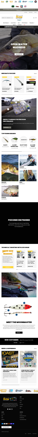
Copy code (22, 342)
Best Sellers (6, 127)
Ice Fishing (25, 12)
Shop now (18, 332)
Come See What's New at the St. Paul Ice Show (28, 371)
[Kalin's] (5, 140)
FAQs (2, 417)
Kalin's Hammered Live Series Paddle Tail (18, 89)
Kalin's (5, 145)
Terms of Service (35, 433)
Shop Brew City (7, 267)
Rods (20, 402)
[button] (36, 18)
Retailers (2, 419)
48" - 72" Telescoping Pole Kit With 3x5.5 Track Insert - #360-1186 (20, 263)
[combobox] (7, 18)
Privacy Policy (29, 433)
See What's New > (22, 9)
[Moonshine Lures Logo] (24, 1)
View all (35, 73)
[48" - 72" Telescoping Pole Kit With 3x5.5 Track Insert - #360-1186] (21, 255)
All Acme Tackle (32, 145)
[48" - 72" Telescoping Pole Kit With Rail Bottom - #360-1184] (32, 255)
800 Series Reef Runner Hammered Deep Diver (6, 89)
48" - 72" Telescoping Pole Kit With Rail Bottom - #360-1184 (31, 262)
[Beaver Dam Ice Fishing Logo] (35, 1)
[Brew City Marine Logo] (11, 1)
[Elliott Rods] (23, 140)
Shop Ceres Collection (24, 289)
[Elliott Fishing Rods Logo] (15, 1)
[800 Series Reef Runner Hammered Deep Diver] (6, 81)
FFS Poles (21, 404)
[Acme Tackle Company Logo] (2, 1)
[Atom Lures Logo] (25, 6)
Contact (35, 12)
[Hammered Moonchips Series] (31, 81)
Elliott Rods (23, 145)
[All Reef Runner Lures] (14, 140)
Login (25, 433)
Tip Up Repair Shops (23, 419)
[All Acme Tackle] (32, 140)
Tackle (21, 400)
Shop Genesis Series (13, 289)
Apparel (21, 406)
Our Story (2, 413)
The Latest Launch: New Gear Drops (9, 371)
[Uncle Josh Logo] (13, 6)
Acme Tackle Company (6, 431)
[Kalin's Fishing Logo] (7, 1)
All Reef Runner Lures (14, 145)
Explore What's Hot (19, 54)
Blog (2, 415)
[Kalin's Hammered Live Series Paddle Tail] (19, 81)
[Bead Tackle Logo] (21, 6)
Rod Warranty (22, 417)
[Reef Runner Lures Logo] (30, 1)
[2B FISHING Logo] (19, 1)
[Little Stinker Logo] (17, 6)
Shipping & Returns (23, 415)
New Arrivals (30, 12)
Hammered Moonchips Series (30, 89)
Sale (24, 24)
